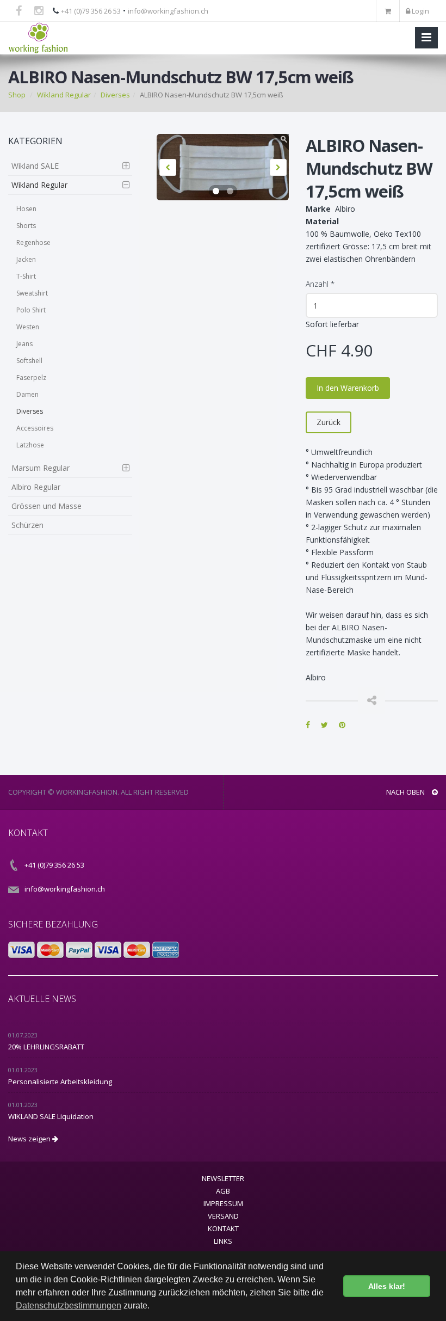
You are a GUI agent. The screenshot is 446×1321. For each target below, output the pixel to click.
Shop (17, 95)
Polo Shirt (31, 310)
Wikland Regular (64, 95)
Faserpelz (31, 377)
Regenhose (33, 242)
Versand (223, 1216)
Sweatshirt (32, 293)
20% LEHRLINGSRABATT (46, 1047)
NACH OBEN (406, 792)
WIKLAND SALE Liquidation (51, 1116)
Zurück (328, 422)
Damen (27, 394)
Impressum (223, 1203)
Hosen (26, 208)
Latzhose (30, 445)
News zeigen (30, 1139)
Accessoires (34, 428)
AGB (223, 1191)
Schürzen (27, 525)
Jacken (26, 259)
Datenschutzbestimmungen (68, 1305)
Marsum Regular (40, 468)
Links (223, 1241)
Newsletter (223, 1178)
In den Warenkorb (348, 388)
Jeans (24, 343)
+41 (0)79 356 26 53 (91, 11)
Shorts (26, 225)
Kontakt (223, 1228)
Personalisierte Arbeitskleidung (60, 1081)
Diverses (115, 95)
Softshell (29, 360)
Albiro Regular (35, 487)
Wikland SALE (35, 166)
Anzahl (320, 284)
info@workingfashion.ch (168, 11)
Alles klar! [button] (386, 1286)
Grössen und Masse (46, 506)
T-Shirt (26, 276)
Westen (27, 326)
